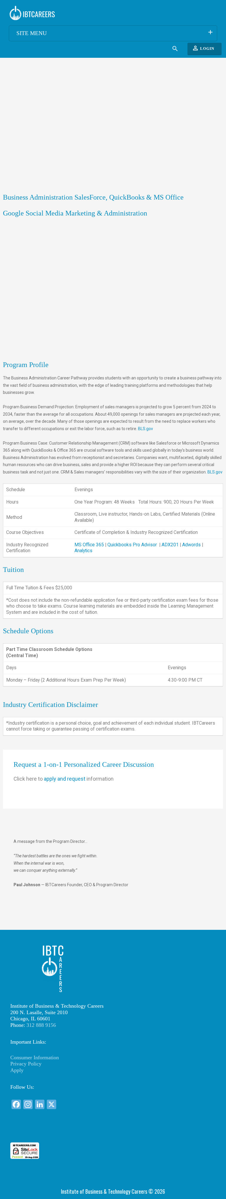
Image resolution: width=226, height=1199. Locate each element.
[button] (113, 1131)
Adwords (191, 544)
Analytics (83, 550)
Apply (17, 1070)
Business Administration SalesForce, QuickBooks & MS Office (93, 197)
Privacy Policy (25, 1064)
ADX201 (170, 544)
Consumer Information (34, 1057)
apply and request (64, 779)
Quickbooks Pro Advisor (132, 544)
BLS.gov (145, 428)
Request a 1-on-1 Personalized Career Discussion (84, 764)
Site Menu (115, 32)
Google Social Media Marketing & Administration (75, 213)
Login (203, 48)
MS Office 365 (89, 544)
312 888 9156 (41, 1025)
